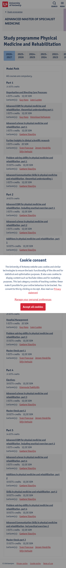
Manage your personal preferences (33, 299)
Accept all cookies (33, 307)
